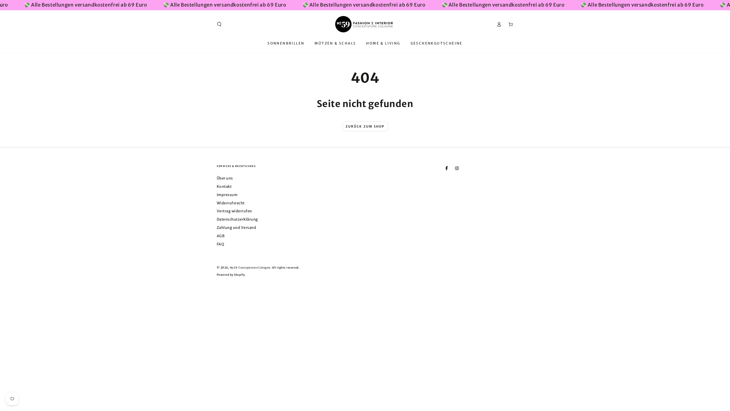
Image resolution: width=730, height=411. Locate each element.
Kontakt (224, 186)
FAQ (220, 244)
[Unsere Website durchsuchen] (219, 24)
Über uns (225, 178)
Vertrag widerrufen (234, 211)
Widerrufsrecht (231, 203)
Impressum (227, 194)
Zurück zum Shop (365, 126)
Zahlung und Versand (236, 227)
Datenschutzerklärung (237, 219)
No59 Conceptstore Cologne (250, 267)
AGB (220, 235)
